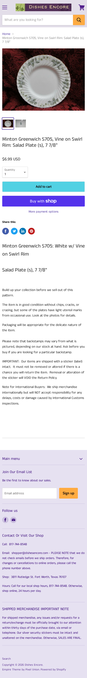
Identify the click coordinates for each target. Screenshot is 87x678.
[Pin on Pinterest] (31, 231)
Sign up (68, 493)
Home (6, 34)
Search (6, 659)
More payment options (43, 211)
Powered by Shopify (53, 669)
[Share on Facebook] (5, 231)
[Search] (79, 20)
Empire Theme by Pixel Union (20, 669)
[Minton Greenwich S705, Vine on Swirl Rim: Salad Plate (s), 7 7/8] (43, 81)
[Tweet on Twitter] (14, 231)
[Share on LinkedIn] (22, 231)
